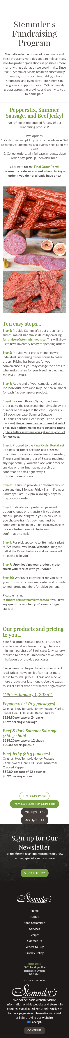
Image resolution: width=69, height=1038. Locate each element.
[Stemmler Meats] (13, 4)
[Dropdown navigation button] (63, 5)
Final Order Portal (46, 166)
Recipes (34, 934)
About (35, 916)
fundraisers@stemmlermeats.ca (24, 339)
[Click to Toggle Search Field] (55, 5)
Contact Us (34, 940)
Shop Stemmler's (34, 922)
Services (34, 928)
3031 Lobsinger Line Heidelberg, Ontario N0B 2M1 (34, 970)
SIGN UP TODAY (34, 873)
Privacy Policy (34, 953)
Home (34, 910)
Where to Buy (35, 946)
